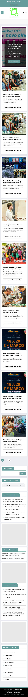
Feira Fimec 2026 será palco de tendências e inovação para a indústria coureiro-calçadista (12, 95)
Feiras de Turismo (9, 672)
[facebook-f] (10, 5)
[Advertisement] (14, 534)
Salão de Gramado (9, 662)
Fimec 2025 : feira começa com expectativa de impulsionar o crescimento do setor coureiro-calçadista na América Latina (12, 225)
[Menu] (2, 12)
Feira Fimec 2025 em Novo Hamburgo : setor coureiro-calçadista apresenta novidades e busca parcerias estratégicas (12, 311)
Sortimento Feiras (9, 675)
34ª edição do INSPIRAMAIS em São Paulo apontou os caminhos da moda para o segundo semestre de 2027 (13, 602)
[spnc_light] (26, 13)
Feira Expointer (8, 658)
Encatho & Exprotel (9, 655)
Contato (7, 679)
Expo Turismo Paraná (10, 652)
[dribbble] (14, 5)
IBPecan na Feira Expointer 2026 (12, 509)
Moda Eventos (8, 669)
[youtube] (17, 5)
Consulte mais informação (13, 61)
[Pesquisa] (23, 13)
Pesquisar (23, 473)
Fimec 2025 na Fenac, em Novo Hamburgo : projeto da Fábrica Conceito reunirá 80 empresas (12, 354)
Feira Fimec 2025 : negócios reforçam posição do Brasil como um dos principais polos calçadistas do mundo (12, 138)
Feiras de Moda (8, 665)
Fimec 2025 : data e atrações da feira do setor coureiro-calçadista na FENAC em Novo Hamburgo (12, 397)
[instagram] (16, 5)
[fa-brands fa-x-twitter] (12, 5)
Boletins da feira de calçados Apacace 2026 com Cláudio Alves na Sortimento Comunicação (14, 596)
